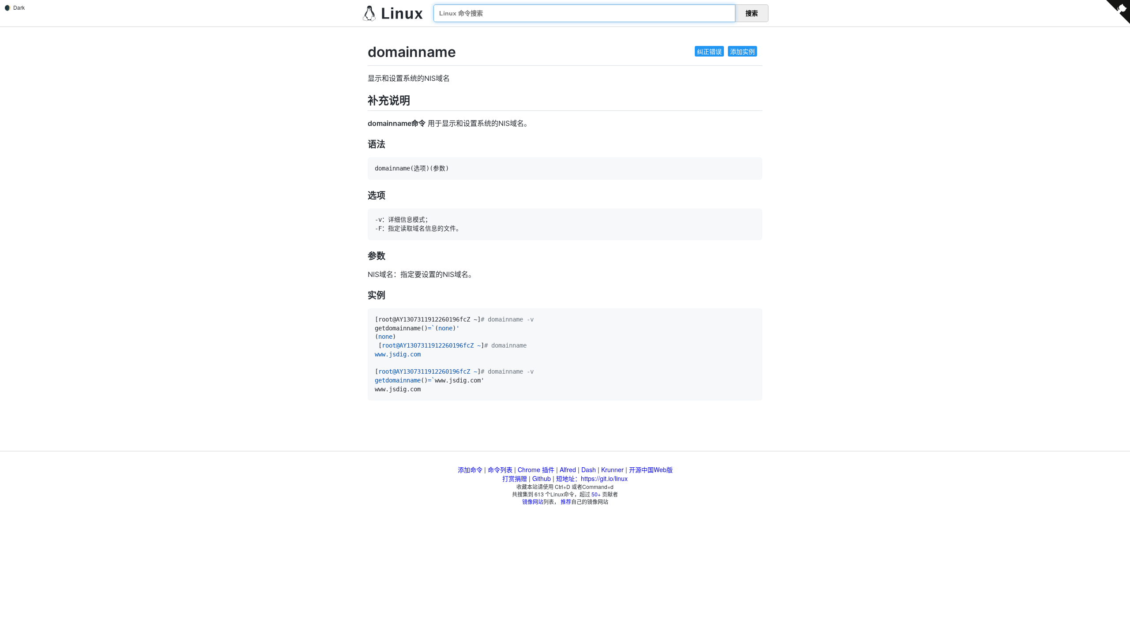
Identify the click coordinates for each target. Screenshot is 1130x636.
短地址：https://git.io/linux (592, 478)
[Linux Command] (393, 13)
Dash (588, 469)
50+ (596, 494)
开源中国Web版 (651, 469)
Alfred (568, 469)
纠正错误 (709, 51)
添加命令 (470, 469)
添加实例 (742, 51)
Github (541, 478)
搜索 (752, 13)
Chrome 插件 (536, 469)
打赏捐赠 (514, 478)
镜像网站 (532, 501)
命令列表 (500, 469)
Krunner (612, 469)
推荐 (566, 501)
